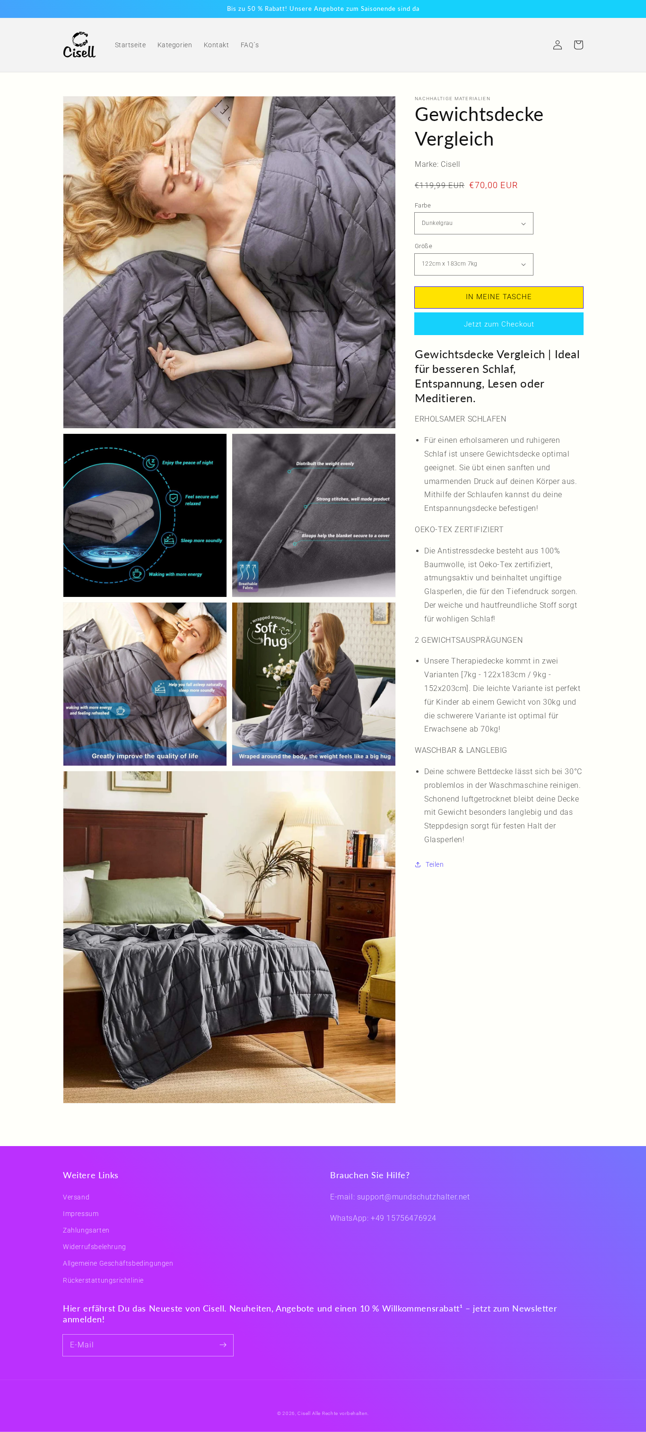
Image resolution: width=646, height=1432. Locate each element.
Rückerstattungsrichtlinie (103, 1280)
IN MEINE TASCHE (499, 297)
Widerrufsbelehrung (94, 1247)
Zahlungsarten (86, 1230)
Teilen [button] (435, 864)
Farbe (423, 205)
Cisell (303, 1413)
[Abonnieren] (222, 1345)
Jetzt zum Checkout (499, 324)
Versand (76, 1197)
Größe (423, 246)
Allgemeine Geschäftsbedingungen (118, 1263)
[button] (536, 45)
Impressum (80, 1213)
